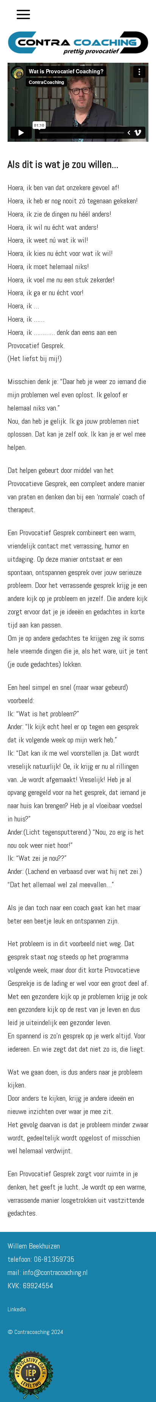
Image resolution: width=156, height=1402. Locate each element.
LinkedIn (17, 1309)
